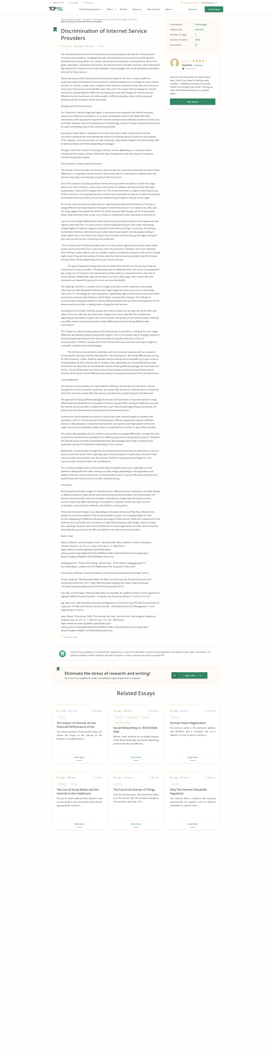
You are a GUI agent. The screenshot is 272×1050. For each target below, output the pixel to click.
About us (137, 9)
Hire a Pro (190, 675)
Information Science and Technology (109, 19)
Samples (86, 19)
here (216, 3)
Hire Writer (192, 101)
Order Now (214, 9)
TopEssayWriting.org (70, 19)
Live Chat (74, 3)
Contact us (89, 3)
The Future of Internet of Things (134, 789)
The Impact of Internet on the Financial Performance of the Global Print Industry (76, 725)
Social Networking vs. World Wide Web (135, 729)
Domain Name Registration (188, 723)
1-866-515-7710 (58, 3)
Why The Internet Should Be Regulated (188, 791)
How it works (153, 9)
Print (102, 46)
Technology (201, 24)
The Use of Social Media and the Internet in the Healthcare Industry (78, 791)
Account (193, 9)
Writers (123, 9)
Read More (79, 757)
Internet (133, 19)
